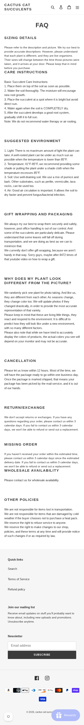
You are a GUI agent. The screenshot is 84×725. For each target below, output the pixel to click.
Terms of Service (18, 579)
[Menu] (77, 7)
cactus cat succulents (18, 7)
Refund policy (16, 589)
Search (12, 568)
